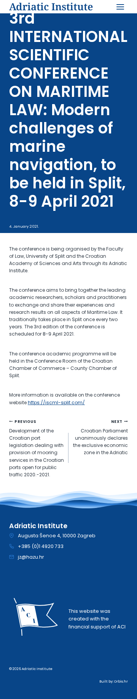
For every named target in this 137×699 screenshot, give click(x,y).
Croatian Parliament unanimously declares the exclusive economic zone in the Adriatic (100, 437)
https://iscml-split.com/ (56, 402)
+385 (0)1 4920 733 (41, 546)
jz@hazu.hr (31, 557)
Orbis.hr (121, 681)
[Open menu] (120, 6)
